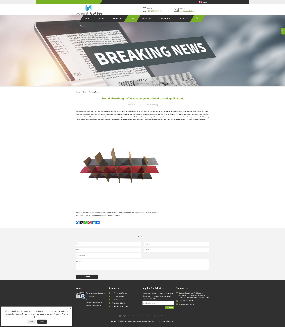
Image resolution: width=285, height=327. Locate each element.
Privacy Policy (155, 316)
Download (146, 19)
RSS (142, 316)
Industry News (94, 92)
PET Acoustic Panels (119, 293)
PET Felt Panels (118, 296)
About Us (102, 19)
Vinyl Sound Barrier (119, 303)
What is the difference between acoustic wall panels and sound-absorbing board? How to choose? (120, 212)
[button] (91, 309)
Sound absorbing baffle (83, 111)
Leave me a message (152, 105)
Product (163, 316)
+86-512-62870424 (154, 11)
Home (87, 19)
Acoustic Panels (118, 300)
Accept (42, 321)
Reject (31, 321)
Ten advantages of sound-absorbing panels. (95, 293)
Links (129, 316)
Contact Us (183, 19)
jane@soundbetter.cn (187, 11)
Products (117, 19)
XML (147, 316)
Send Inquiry (164, 19)
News (132, 19)
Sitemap (135, 316)
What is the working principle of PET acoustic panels (100, 215)
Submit (87, 277)
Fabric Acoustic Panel (120, 306)
